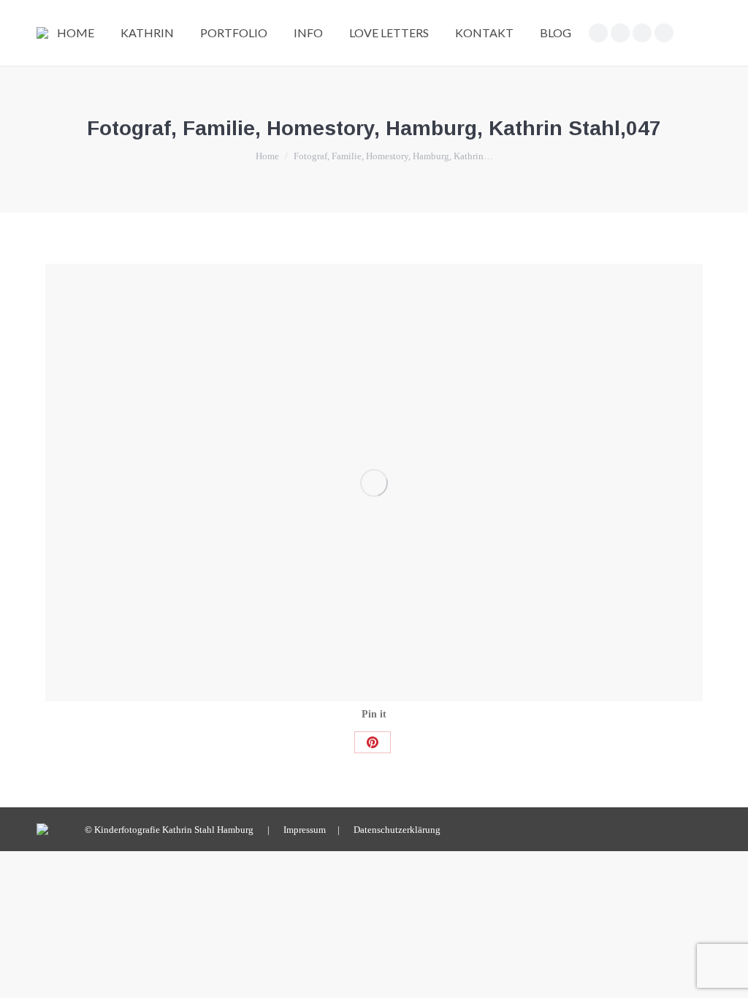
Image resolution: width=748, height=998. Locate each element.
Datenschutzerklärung (397, 829)
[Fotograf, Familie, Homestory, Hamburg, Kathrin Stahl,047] (374, 482)
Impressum (304, 829)
